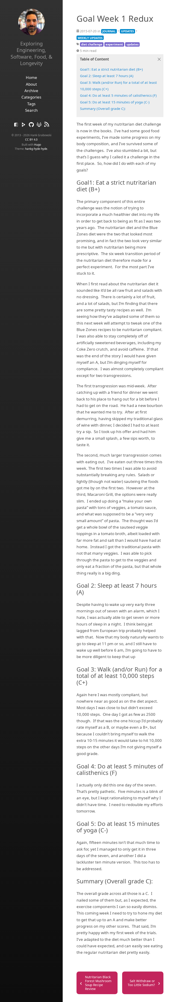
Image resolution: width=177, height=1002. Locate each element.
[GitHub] (31, 125)
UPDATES (127, 31)
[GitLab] (39, 125)
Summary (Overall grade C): (103, 108)
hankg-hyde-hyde (36, 148)
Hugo (37, 144)
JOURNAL (109, 31)
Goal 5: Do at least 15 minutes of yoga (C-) (115, 102)
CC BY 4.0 (31, 139)
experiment (114, 44)
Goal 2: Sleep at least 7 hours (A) (106, 75)
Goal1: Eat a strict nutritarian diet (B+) (111, 69)
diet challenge (91, 44)
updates (133, 44)
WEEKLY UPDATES (90, 38)
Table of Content (94, 59)
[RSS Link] (46, 125)
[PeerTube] (24, 125)
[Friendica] (16, 125)
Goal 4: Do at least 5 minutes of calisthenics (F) (118, 95)
